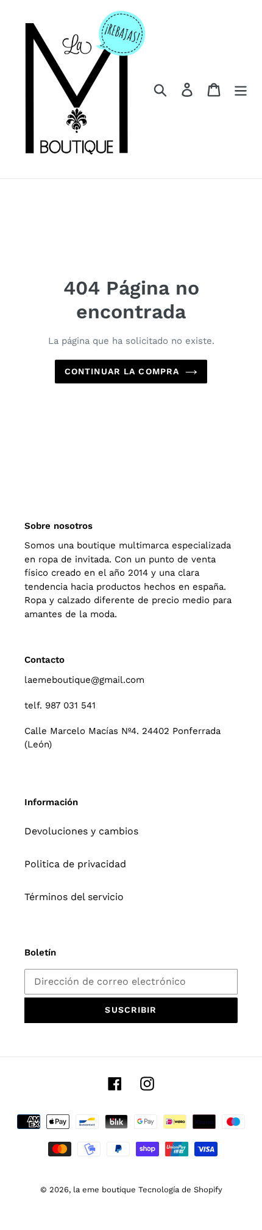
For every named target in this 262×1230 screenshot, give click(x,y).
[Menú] (240, 89)
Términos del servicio (74, 897)
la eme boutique (105, 1189)
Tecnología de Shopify (180, 1189)
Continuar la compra (122, 371)
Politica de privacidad (75, 864)
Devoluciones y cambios (81, 831)
